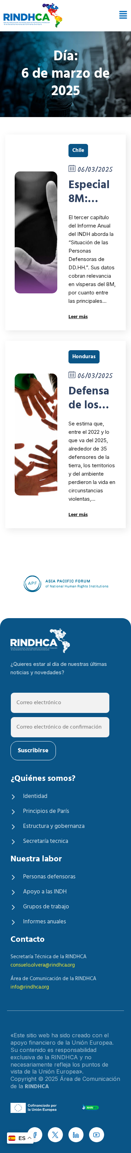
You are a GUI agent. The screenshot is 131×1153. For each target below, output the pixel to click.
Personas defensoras (49, 877)
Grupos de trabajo (46, 907)
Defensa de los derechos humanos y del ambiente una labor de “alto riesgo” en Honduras (91, 399)
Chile (78, 150)
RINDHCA (37, 1086)
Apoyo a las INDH (45, 892)
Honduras (84, 357)
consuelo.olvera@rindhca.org (42, 965)
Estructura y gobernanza (54, 826)
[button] (122, 15)
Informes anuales (44, 922)
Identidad (35, 796)
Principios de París (46, 811)
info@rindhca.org (29, 987)
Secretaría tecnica (45, 841)
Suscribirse (33, 751)
